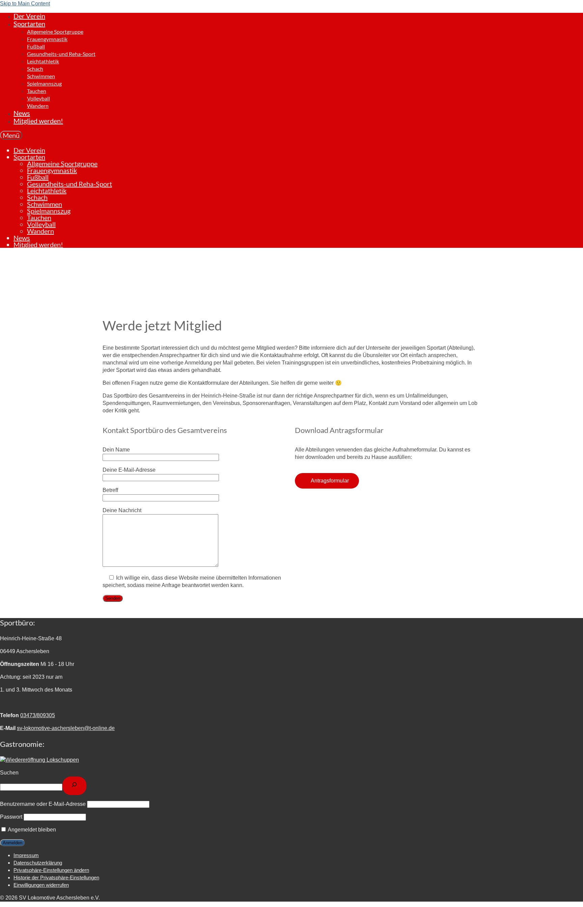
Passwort (11, 817)
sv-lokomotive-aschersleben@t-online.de (66, 728)
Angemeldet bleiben (31, 829)
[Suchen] (74, 786)
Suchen (9, 773)
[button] (51, 870)
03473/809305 (37, 715)
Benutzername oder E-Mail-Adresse (43, 804)
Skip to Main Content (25, 3)
